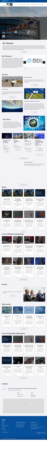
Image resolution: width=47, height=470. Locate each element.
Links (3, 420)
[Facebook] (44, 433)
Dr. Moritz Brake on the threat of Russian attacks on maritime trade (18, 267)
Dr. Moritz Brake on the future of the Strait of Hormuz (17, 246)
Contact (42, 4)
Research (24, 4)
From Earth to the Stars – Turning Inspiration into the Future (40, 317)
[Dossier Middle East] (12, 82)
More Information (4, 20)
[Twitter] (37, 433)
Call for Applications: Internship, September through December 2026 (29, 199)
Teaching (28, 4)
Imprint (3, 428)
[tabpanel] (23, 23)
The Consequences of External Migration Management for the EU (29, 317)
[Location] (4, 318)
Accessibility (43, 438)
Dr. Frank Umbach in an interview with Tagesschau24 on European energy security (7, 268)
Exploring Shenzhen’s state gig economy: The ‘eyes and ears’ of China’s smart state (29, 221)
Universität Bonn (5, 0)
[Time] (4, 319)
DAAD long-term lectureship (20, 425)
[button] (25, 404)
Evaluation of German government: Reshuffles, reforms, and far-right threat (40, 268)
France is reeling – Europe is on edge (40, 367)
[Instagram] (42, 433)
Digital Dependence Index (34, 428)
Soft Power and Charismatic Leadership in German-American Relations (29, 367)
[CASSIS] (7, 4)
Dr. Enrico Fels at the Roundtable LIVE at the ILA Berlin (7, 221)
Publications (33, 4)
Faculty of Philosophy (34, 425)
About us (37, 4)
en (13, 1)
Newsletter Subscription (5, 425)
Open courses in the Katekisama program (7, 199)
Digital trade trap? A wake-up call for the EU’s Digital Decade (7, 367)
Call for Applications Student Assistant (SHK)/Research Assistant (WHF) (18, 200)
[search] (44, 5)
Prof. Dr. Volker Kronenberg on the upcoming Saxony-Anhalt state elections (29, 246)
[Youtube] (39, 433)
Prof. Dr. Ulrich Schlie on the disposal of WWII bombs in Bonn (40, 246)
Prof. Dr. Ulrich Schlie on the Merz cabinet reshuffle (29, 267)
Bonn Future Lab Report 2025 (18, 367)
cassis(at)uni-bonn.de (20, 396)
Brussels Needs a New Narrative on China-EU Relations (40, 221)
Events (20, 4)
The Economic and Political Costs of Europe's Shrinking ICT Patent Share (40, 199)
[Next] (46, 39)
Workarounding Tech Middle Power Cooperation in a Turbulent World (18, 221)
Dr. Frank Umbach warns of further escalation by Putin (7, 246)
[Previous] (44, 39)
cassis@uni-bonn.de (5, 432)
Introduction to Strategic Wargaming (7, 316)
